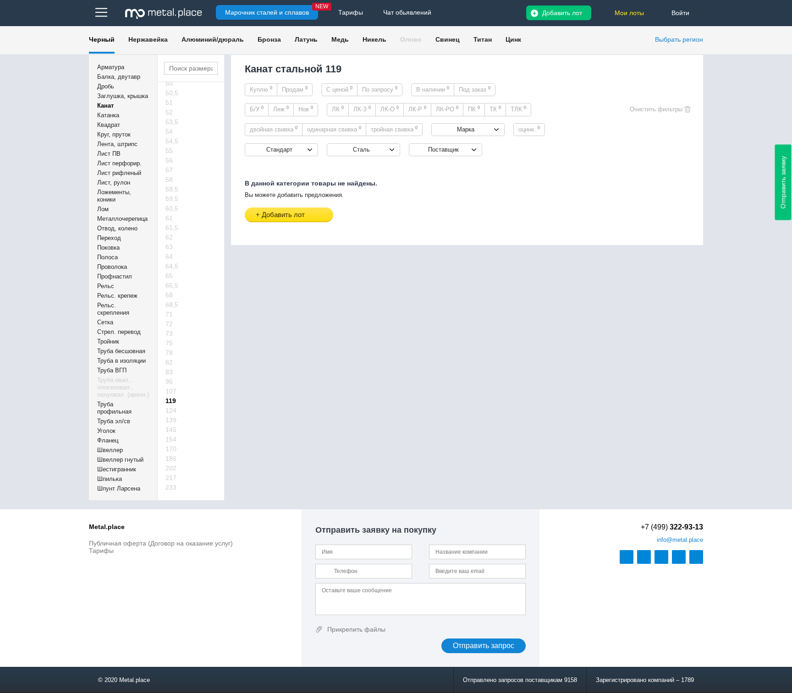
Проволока (112, 266)
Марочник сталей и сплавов (267, 12)
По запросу (379, 89)
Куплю (261, 89)
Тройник (108, 341)
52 (169, 112)
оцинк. (529, 129)
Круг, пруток (114, 134)
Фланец (107, 440)
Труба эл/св (113, 421)
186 (170, 458)
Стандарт (279, 149)
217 (170, 477)
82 (169, 362)
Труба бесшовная (121, 351)
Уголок (106, 430)
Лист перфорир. (119, 163)
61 (169, 218)
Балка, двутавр (118, 76)
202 (170, 468)
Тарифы (101, 550)
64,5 (171, 266)
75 (169, 343)
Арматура (110, 67)
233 (170, 487)
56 (169, 160)
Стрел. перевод (119, 331)
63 (169, 247)
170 (170, 449)
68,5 (171, 304)
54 (169, 131)
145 (170, 429)
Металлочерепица (122, 218)
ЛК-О (389, 109)
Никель (374, 39)
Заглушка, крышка (122, 96)
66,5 (171, 285)
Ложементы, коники (114, 196)
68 (169, 295)
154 (170, 439)
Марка (465, 129)
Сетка (105, 322)
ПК (474, 109)
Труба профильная (114, 408)
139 (170, 420)
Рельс (105, 286)
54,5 (171, 141)
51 (169, 102)
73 (169, 333)
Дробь (105, 86)
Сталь (361, 149)
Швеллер (110, 450)
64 (169, 256)
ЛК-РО (447, 109)
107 (170, 391)
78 (169, 352)
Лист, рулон (113, 182)
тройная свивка (394, 129)
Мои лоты (629, 12)
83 (169, 372)
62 (169, 237)
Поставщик (443, 149)
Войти (680, 12)
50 (169, 83)
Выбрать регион (679, 39)
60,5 (171, 208)
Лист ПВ (109, 153)
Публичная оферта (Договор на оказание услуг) (161, 543)
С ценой (339, 89)
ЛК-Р (417, 109)
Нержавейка (148, 39)
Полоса (107, 257)
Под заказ (474, 89)
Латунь (306, 39)
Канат (105, 105)
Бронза (269, 39)
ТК (495, 109)
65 (169, 275)
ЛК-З (362, 109)
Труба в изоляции (121, 360)
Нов (305, 109)
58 (169, 179)
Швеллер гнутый (120, 459)
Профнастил (114, 276)
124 (170, 410)
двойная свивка (273, 129)
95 (169, 381)
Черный (102, 39)
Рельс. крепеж (117, 295)
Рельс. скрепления (113, 309)
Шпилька (109, 478)
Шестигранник (116, 469)
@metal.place (680, 539)
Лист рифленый (119, 172)
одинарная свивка (334, 129)
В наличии (432, 89)
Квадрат (108, 124)
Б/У (257, 109)
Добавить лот (562, 12)
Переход (109, 238)
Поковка (108, 247)
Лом (103, 209)
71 (169, 314)
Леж (281, 109)
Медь (340, 39)
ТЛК (518, 109)
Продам (295, 89)
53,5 (171, 122)
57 (169, 170)
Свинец (447, 39)
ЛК (338, 109)
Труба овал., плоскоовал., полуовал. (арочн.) (123, 387)
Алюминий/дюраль (213, 39)
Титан (482, 39)
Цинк (513, 39)
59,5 (171, 198)
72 (169, 323)
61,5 (171, 227)
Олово (411, 39)
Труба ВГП (111, 370)
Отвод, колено (117, 228)
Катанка (108, 115)
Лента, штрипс (117, 144)
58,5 (171, 189)
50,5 (171, 93)
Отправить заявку (783, 182)
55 (169, 150)
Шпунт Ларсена (118, 488)
